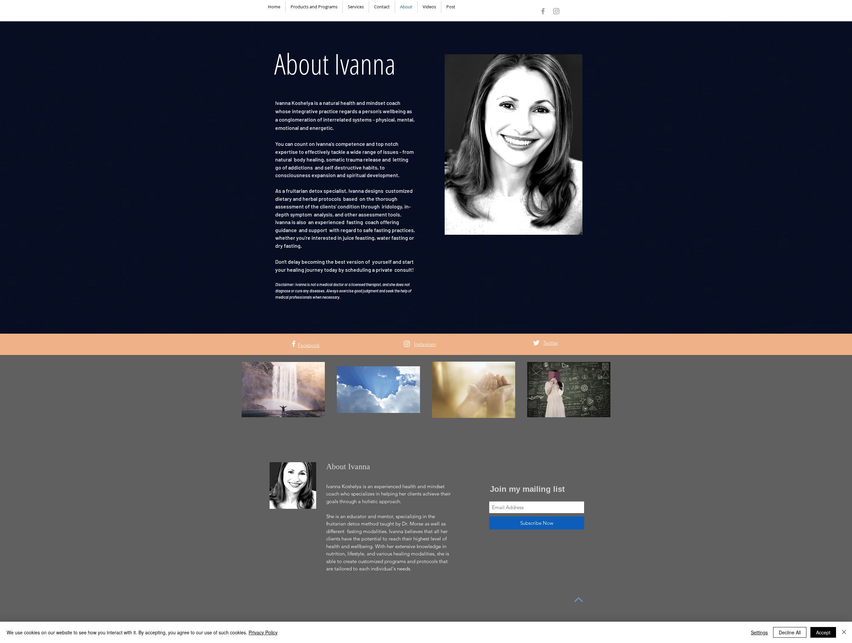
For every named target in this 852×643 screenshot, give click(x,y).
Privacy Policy (263, 632)
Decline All (790, 632)
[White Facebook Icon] (294, 344)
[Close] (844, 632)
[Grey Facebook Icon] (543, 11)
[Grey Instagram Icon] (556, 11)
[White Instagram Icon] (407, 344)
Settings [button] (759, 632)
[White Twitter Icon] (536, 343)
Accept (823, 632)
